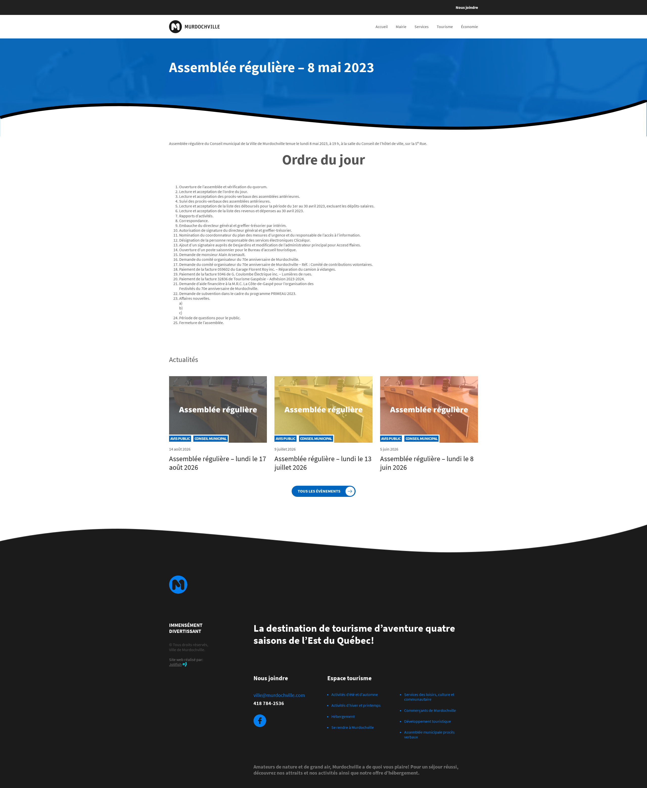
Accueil (382, 26)
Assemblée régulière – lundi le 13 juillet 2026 (323, 463)
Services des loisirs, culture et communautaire (429, 697)
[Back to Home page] (194, 26)
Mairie (401, 26)
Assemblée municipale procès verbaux (429, 734)
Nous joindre (467, 7)
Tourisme (445, 26)
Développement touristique (427, 721)
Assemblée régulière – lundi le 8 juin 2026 (427, 463)
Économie (469, 26)
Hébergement (343, 716)
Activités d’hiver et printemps (356, 705)
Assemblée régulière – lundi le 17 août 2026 (217, 463)
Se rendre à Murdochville (352, 727)
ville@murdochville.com (279, 695)
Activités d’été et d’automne (354, 694)
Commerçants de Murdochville (430, 710)
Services (421, 26)
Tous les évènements (319, 491)
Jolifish (175, 664)
